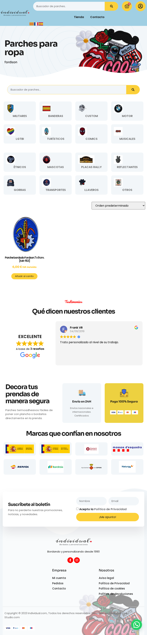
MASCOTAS (55, 167)
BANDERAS (55, 116)
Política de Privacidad (110, 509)
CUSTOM (91, 116)
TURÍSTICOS (55, 139)
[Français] (36, 24)
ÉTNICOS (20, 167)
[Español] (41, 24)
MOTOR (127, 116)
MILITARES (20, 116)
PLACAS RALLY (91, 167)
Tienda (79, 17)
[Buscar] (111, 6)
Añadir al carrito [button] (24, 276)
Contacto (97, 17)
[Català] (31, 24)
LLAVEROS (91, 190)
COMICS (92, 139)
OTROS (127, 190)
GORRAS (20, 190)
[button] (136, 624)
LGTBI (20, 139)
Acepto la (103, 509)
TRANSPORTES (56, 190)
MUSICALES (127, 139)
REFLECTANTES (127, 167)
